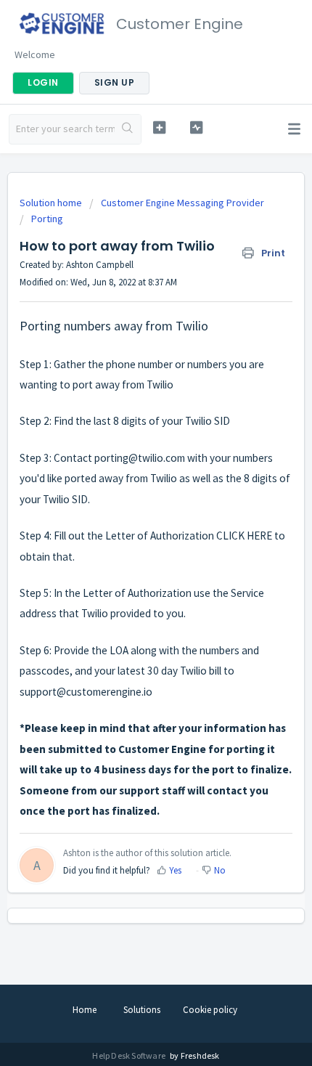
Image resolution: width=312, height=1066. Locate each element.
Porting (47, 218)
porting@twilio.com (139, 458)
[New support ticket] (159, 127)
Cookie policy (210, 1010)
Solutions (141, 1010)
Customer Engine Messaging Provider (182, 202)
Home (85, 1010)
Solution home (52, 202)
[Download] (129, 528)
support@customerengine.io (86, 692)
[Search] (128, 129)
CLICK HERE (244, 535)
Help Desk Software (129, 1055)
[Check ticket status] (196, 127)
